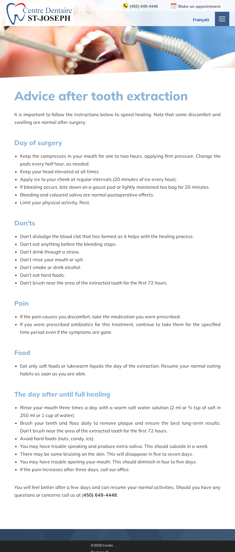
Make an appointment (199, 6)
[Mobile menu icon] (222, 19)
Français (201, 19)
